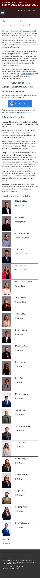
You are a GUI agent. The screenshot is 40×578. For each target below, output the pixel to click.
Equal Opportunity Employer (23, 561)
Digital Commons (27, 74)
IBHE (4, 564)
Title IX (5, 562)
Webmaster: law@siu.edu (10, 558)
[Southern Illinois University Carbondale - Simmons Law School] (20, 4)
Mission (5, 561)
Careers (11, 561)
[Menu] (2, 12)
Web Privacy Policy (29, 562)
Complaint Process (12, 564)
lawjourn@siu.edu (25, 112)
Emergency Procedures (15, 562)
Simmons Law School (26, 10)
